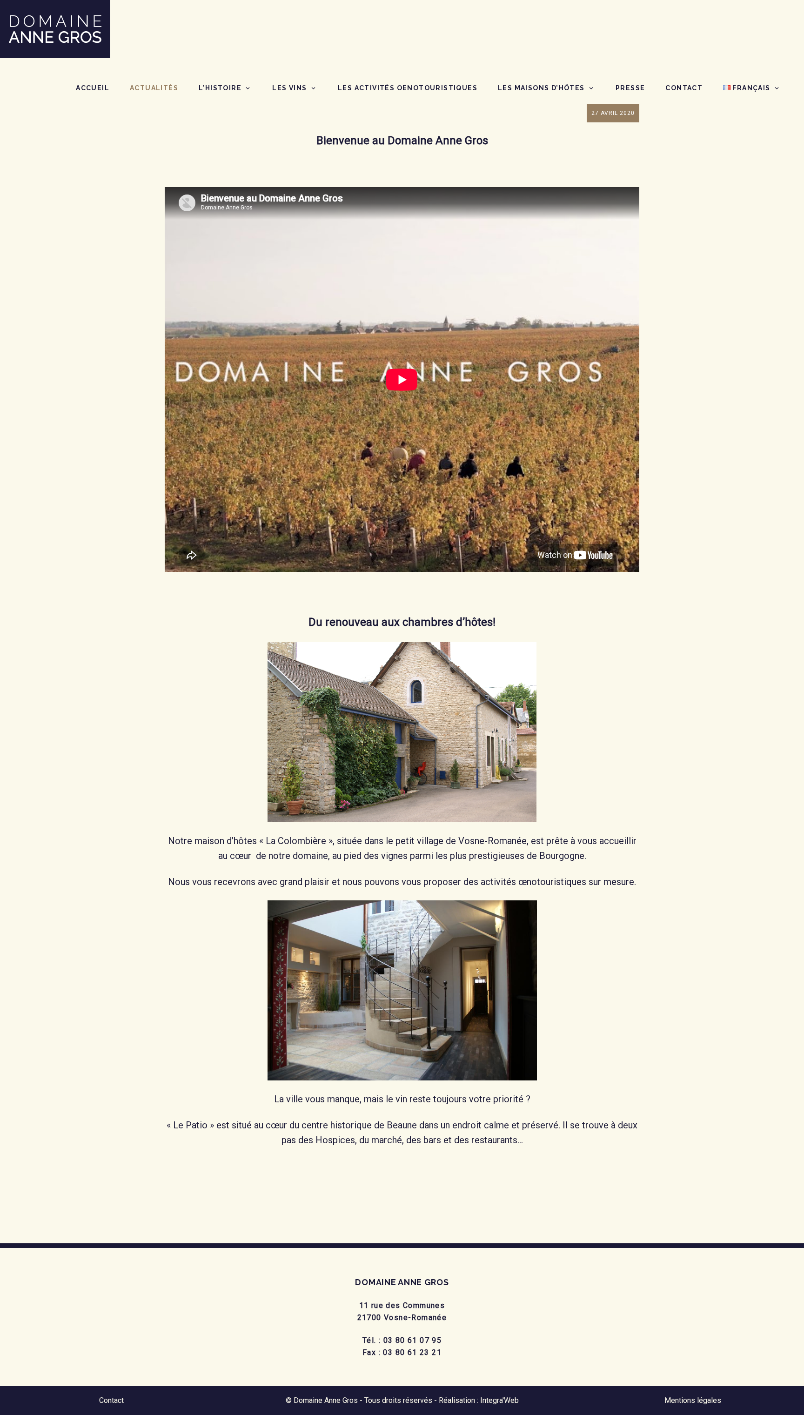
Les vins (289, 88)
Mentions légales (692, 1400)
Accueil (92, 88)
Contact (684, 88)
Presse (630, 88)
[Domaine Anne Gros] (55, 28)
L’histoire (220, 88)
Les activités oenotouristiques (407, 88)
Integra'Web (499, 1400)
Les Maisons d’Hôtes (541, 88)
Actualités (154, 88)
